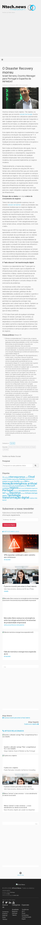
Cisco (26, 477)
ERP (33, 479)
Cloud (31, 476)
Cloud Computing (25, 914)
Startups (14, 913)
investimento (19, 486)
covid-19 (5, 479)
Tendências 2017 (25, 910)
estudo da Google (26, 114)
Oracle (22, 488)
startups (34, 493)
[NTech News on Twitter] (7, 902)
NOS (20, 488)
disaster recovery (25, 447)
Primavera (15, 491)
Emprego (22, 479)
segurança (15, 492)
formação (10, 481)
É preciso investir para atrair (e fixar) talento (17, 718)
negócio (13, 487)
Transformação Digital (25, 918)
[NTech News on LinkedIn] (10, 902)
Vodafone (32, 498)
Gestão (16, 481)
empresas (29, 479)
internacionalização (8, 486)
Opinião (12, 443)
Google (33, 447)
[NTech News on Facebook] (3, 902)
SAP (4, 493)
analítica (6, 477)
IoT (25, 486)
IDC (29, 481)
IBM (25, 481)
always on (11, 447)
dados (17, 447)
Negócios (15, 911)
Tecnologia (14, 495)
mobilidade (5, 488)
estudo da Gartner (14, 205)
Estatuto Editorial (5, 914)
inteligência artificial (25, 483)
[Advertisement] (20, 36)
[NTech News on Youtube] (14, 902)
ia (23, 481)
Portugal (7, 490)
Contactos (5, 912)
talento (4, 496)
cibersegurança (17, 476)
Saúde (7, 493)
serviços (23, 493)
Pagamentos (34, 488)
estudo (4, 481)
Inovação (8, 483)
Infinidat (6, 449)
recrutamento (24, 491)
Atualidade (15, 909)
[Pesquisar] (36, 465)
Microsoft (31, 486)
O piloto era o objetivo (30, 724)
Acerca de (5, 906)
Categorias (15, 905)
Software (28, 493)
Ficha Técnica (4, 918)
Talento (14, 915)
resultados (33, 491)
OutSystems (28, 488)
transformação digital (15, 497)
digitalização (15, 479)
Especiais (25, 905)
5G (3, 477)
